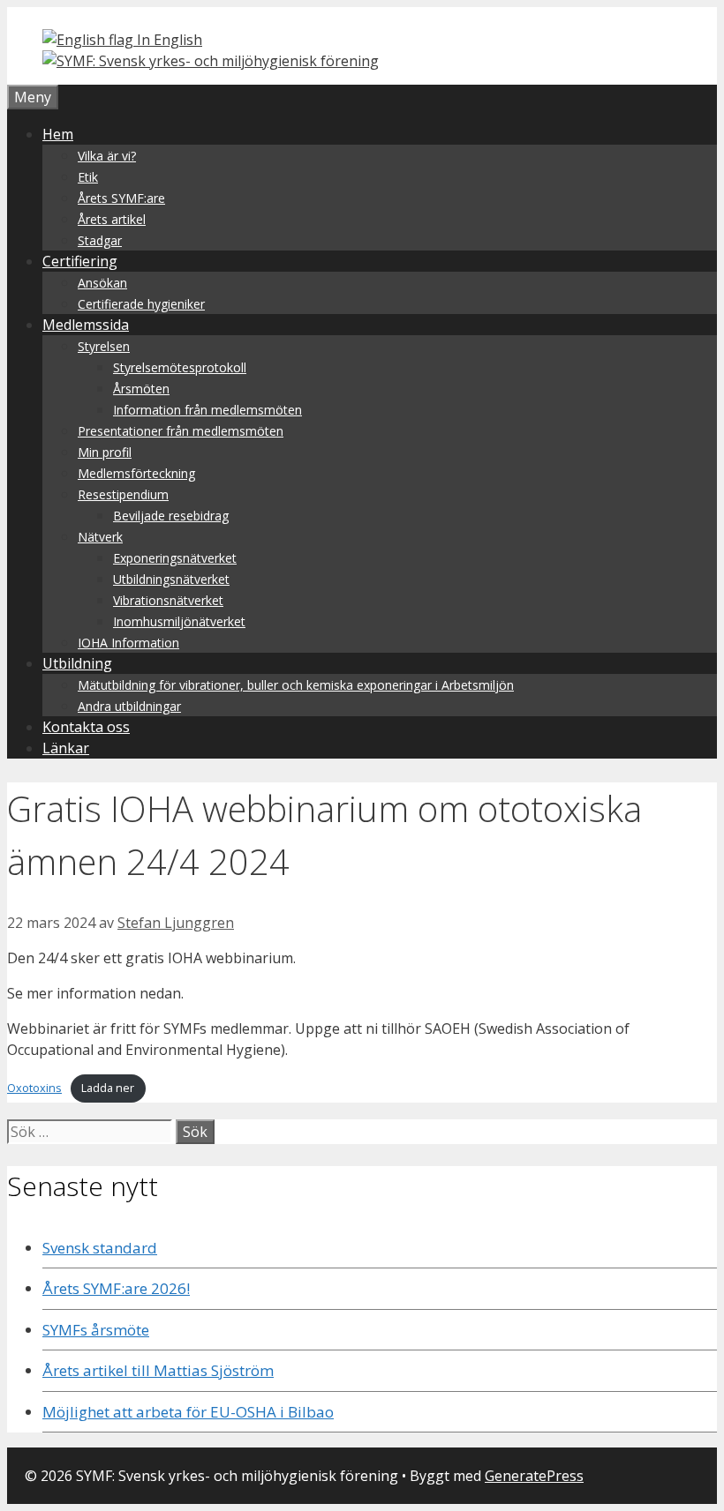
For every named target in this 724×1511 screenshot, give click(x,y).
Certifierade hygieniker (141, 303)
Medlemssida (85, 324)
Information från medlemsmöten (207, 409)
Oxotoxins (34, 1088)
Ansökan (102, 282)
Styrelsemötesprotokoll (179, 367)
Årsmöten (141, 388)
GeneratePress (534, 1475)
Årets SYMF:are (121, 198)
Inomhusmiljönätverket (179, 621)
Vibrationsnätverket (168, 600)
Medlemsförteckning (136, 473)
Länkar (65, 748)
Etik (88, 176)
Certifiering (79, 261)
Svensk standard (99, 1248)
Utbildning (77, 663)
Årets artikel (112, 219)
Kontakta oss (86, 727)
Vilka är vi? (107, 155)
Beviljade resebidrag (171, 515)
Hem (57, 134)
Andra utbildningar (129, 706)
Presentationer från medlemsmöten (180, 431)
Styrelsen (104, 346)
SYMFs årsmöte (95, 1330)
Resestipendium (123, 494)
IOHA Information (128, 642)
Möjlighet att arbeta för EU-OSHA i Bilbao (188, 1412)
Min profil (105, 452)
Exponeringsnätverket (175, 558)
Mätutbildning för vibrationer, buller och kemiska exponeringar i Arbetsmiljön (296, 685)
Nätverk (100, 536)
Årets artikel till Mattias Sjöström (158, 1370)
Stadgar (100, 240)
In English (167, 39)
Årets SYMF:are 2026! (116, 1288)
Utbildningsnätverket (171, 579)
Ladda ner (107, 1088)
